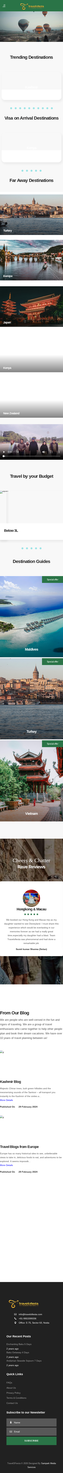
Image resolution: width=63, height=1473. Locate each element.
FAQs (9, 1406)
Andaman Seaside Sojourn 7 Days (24, 1384)
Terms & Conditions (16, 1421)
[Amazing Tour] (11, 1062)
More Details (6, 1100)
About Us (11, 1411)
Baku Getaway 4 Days (17, 1376)
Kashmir (31, 87)
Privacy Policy (13, 1416)
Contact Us (12, 1426)
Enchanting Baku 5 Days (19, 1367)
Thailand (31, 148)
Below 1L (11, 531)
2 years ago (12, 1372)
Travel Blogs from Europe (19, 1147)
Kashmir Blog (10, 1082)
